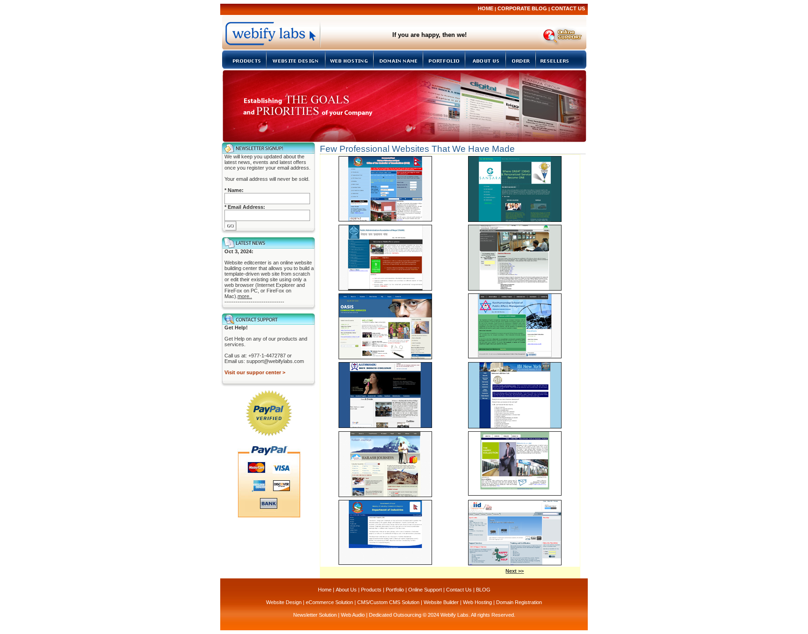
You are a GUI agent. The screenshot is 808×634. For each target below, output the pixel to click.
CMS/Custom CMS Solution (388, 602)
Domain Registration (519, 602)
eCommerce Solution (329, 602)
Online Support (425, 589)
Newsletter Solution (315, 615)
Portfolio (395, 589)
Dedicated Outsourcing (395, 615)
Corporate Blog (522, 8)
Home (485, 8)
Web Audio (353, 615)
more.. (245, 296)
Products (371, 589)
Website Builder (441, 602)
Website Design (284, 602)
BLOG (483, 589)
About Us (346, 589)
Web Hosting (477, 602)
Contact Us (568, 8)
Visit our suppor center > (254, 372)
